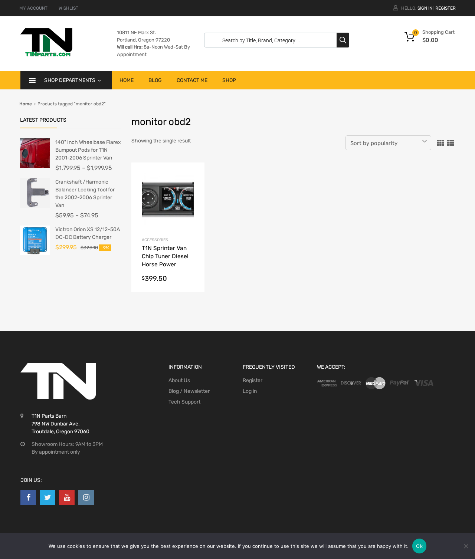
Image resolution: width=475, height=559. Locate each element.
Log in (250, 391)
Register (445, 8)
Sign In (424, 8)
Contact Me (192, 80)
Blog (155, 80)
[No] (465, 546)
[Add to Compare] (192, 188)
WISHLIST (68, 8)
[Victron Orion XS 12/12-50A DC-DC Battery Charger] (35, 253)
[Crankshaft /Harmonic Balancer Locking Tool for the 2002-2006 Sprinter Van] (35, 206)
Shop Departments (69, 80)
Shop (229, 80)
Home (126, 80)
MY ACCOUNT (33, 8)
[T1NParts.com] (46, 54)
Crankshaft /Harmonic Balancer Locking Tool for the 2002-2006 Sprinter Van (85, 193)
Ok (419, 546)
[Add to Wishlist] (192, 176)
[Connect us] (28, 497)
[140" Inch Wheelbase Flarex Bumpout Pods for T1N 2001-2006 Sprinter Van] (35, 166)
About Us (179, 380)
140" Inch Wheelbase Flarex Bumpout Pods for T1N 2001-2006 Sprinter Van (88, 150)
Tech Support (184, 402)
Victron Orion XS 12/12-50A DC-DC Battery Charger (87, 233)
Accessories (155, 239)
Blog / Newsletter (189, 391)
